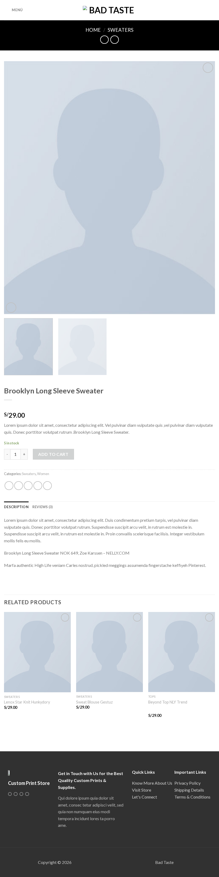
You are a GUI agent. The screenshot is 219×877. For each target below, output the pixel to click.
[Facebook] (27, 794)
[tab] (16, 506)
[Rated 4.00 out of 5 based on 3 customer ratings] (109, 407)
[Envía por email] (37, 485)
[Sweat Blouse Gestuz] (109, 652)
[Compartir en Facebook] (18, 485)
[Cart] (212, 10)
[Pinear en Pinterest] (47, 485)
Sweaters (121, 30)
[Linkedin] (21, 794)
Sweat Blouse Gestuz (94, 702)
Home (93, 30)
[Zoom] (11, 307)
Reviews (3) (42, 507)
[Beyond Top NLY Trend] (181, 652)
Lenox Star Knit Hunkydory (27, 702)
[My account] (203, 10)
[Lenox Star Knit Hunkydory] (37, 652)
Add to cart (53, 454)
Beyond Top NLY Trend (167, 702)
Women (43, 474)
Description (16, 507)
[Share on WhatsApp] (9, 485)
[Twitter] (15, 794)
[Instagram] (10, 794)
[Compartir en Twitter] (28, 485)
